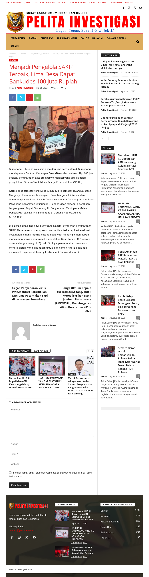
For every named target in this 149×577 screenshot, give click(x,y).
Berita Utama (18, 38)
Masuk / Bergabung (45, 2)
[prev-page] (88, 351)
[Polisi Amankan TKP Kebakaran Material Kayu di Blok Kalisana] (62, 551)
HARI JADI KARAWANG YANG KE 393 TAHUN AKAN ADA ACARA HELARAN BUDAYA (51, 382)
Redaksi (128, 2)
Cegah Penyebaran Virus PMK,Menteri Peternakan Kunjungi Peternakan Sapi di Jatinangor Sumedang (30, 293)
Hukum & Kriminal (67, 38)
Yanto (104, 173)
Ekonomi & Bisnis (77, 2)
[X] (135, 8)
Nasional (103, 2)
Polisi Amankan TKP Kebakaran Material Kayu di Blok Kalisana (128, 257)
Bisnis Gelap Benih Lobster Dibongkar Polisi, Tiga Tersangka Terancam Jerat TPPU (128, 305)
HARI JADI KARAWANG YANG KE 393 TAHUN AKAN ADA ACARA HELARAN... (82, 533)
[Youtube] (140, 8)
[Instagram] (129, 8)
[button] (138, 42)
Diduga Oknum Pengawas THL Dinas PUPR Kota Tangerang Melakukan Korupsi (117, 65)
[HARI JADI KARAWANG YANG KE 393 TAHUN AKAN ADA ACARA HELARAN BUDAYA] (52, 366)
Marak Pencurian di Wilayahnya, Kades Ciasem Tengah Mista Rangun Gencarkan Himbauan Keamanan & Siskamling (80, 385)
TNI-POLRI (106, 538)
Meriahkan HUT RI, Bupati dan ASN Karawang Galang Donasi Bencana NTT (20, 382)
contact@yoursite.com (21, 530)
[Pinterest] (29, 97)
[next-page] (92, 351)
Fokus (92, 2)
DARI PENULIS (41, 351)
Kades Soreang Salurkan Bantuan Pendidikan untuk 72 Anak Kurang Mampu (120, 83)
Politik (85, 38)
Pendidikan (116, 2)
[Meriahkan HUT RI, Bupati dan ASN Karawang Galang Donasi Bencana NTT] (22, 366)
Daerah (62, 2)
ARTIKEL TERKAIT (20, 351)
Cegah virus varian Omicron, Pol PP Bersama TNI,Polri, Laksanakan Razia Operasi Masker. (120, 102)
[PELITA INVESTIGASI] (74, 22)
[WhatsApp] (37, 97)
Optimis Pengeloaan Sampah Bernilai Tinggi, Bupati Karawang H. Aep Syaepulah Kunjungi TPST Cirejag (119, 122)
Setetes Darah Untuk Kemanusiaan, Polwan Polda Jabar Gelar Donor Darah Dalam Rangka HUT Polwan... (129, 360)
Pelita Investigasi (25, 87)
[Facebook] (123, 8)
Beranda (12, 53)
